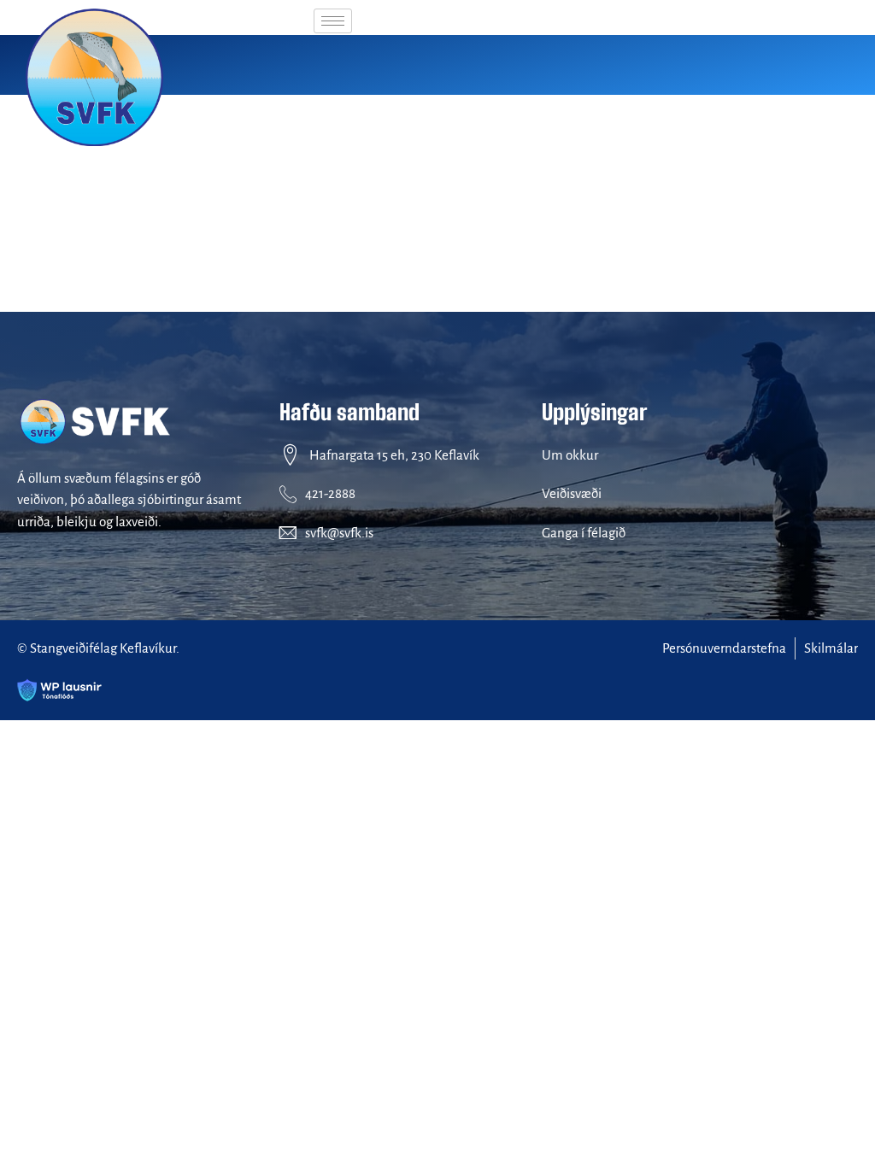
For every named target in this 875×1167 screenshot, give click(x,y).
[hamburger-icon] (333, 21)
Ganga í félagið (583, 532)
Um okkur (570, 455)
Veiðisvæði (572, 493)
